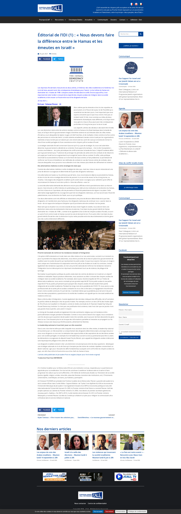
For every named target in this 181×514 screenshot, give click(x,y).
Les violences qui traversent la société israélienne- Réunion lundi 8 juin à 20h (104, 455)
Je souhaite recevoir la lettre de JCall (130, 332)
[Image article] (131, 68)
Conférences (127, 138)
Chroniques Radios (75, 20)
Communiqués (103, 20)
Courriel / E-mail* (124, 324)
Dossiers (114, 20)
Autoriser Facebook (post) (131, 292)
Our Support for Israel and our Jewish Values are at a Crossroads (129, 81)
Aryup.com (104, 509)
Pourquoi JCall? (44, 20)
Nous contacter (80, 503)
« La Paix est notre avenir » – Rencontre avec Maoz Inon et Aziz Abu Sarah (132, 455)
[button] (44, 59)
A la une (121, 138)
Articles (53, 54)
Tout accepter (98, 511)
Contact (122, 20)
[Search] (140, 34)
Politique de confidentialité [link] (137, 511)
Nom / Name (123, 317)
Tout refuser (109, 511)
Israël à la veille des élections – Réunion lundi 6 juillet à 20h (76, 455)
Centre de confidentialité (97, 503)
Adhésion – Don (136, 20)
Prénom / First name (125, 310)
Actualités (88, 20)
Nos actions (59, 20)
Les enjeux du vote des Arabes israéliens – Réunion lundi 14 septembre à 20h (130, 133)
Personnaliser (120, 511)
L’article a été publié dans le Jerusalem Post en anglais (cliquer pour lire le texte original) (69, 355)
